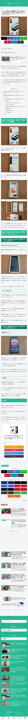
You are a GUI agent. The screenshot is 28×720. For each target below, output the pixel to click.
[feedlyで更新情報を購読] (20, 492)
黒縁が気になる (9, 110)
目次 (12, 88)
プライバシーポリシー (20, 714)
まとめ (5, 114)
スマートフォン (5, 465)
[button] (20, 42)
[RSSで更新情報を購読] (14, 496)
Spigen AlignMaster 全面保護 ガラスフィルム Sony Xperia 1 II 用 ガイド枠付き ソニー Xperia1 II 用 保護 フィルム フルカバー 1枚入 (13, 438)
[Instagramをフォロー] (7, 486)
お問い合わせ (7, 714)
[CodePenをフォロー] (7, 492)
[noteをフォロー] (7, 489)
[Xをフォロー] (20, 482)
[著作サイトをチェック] (7, 482)
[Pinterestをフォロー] (20, 489)
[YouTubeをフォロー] (20, 486)
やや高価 (8, 112)
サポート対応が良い (10, 104)
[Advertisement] (14, 540)
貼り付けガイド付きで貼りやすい (13, 102)
